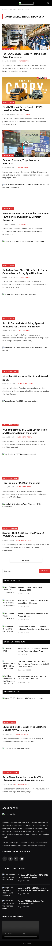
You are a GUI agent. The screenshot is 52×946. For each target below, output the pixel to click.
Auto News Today (10, 371)
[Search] (48, 3)
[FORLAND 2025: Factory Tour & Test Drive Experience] (26, 37)
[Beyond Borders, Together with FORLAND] (26, 143)
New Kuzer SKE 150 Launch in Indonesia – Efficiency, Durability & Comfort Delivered (25, 217)
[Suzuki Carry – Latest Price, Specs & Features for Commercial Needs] (26, 306)
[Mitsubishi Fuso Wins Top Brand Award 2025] (26, 360)
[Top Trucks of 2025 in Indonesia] (26, 466)
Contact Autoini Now (21, 851)
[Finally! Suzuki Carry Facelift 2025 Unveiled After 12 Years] (26, 90)
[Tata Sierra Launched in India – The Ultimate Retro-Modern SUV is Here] (26, 760)
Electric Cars (9, 722)
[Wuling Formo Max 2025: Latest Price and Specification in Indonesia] (26, 413)
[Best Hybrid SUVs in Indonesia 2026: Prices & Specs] (9, 616)
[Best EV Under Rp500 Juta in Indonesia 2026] (9, 590)
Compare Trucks (10, 528)
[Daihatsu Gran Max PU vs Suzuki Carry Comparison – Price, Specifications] (26, 253)
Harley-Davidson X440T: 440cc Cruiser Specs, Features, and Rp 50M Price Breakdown (33, 664)
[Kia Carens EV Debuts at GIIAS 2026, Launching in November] (9, 603)
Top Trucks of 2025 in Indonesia (21, 483)
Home (4, 9)
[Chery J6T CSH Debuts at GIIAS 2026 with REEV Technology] (26, 710)
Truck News (8, 49)
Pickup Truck (8, 102)
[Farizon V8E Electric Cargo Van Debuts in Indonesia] (9, 904)
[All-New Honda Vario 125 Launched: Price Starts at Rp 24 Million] (9, 679)
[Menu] (4, 3)
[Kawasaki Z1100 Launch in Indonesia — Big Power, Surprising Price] (9, 651)
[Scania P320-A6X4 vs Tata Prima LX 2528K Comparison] (26, 516)
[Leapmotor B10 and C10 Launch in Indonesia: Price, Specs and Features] (9, 629)
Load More (25, 560)
